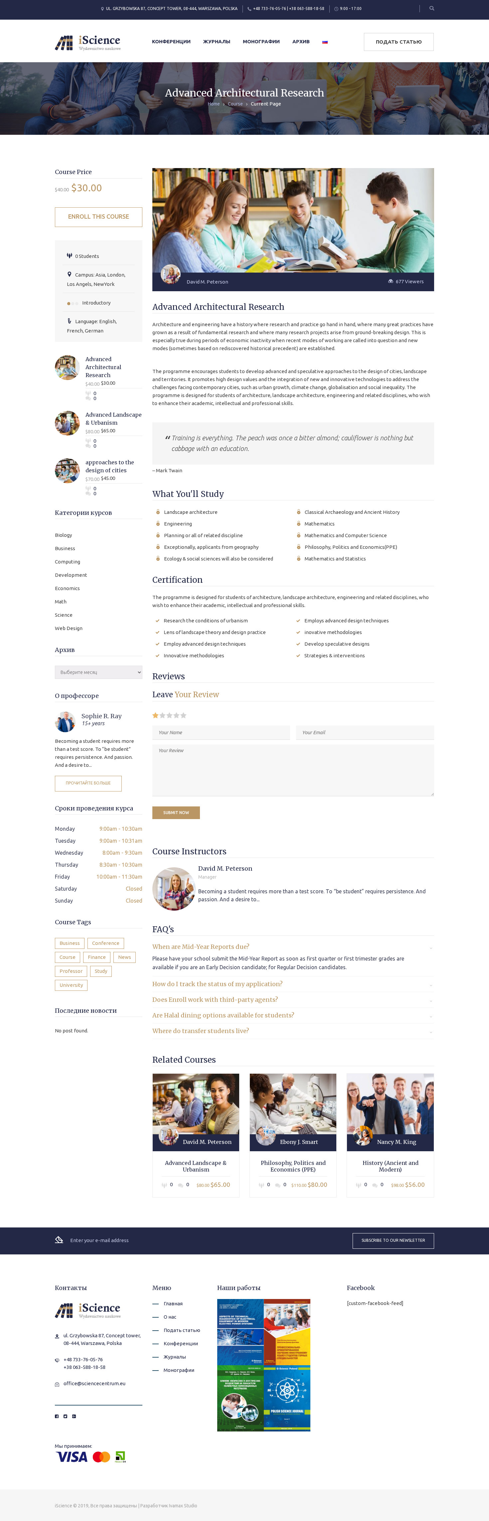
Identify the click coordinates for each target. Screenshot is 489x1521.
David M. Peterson (207, 282)
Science (64, 615)
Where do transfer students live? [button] (200, 1031)
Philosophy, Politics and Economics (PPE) (293, 1166)
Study (101, 971)
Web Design (68, 628)
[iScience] (88, 42)
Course (235, 104)
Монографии (261, 41)
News (124, 957)
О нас (170, 1317)
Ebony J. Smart (299, 1142)
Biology (63, 535)
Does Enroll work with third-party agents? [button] (215, 999)
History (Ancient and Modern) (390, 1166)
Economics (67, 588)
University (71, 985)
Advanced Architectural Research (103, 367)
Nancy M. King (396, 1142)
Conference (105, 943)
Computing (67, 561)
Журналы (216, 41)
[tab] (293, 947)
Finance (97, 957)
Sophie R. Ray (101, 716)
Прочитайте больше (88, 783)
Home (214, 104)
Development (71, 575)
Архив (301, 41)
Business (65, 548)
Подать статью (399, 42)
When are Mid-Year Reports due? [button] (200, 947)
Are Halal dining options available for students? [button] (223, 1015)
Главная (173, 1303)
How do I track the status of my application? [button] (217, 984)
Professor (71, 971)
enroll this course (98, 216)
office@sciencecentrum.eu (94, 1383)
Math (61, 601)
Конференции (171, 41)
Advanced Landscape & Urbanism (196, 1166)
